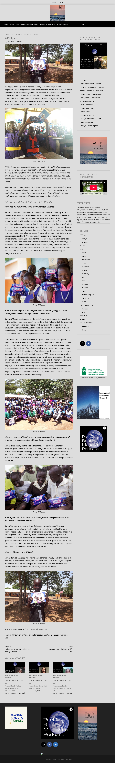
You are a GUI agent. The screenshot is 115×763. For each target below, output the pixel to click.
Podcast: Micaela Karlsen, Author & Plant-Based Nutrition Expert (13, 688)
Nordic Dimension (86, 122)
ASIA (81, 249)
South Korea (86, 260)
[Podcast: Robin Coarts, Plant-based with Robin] (39, 667)
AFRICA (7, 35)
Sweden (85, 288)
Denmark (85, 267)
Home (6, 24)
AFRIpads (8, 167)
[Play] (83, 193)
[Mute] (100, 193)
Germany (85, 274)
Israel (84, 302)
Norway (85, 284)
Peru (84, 330)
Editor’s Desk (85, 112)
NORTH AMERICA (11, 680)
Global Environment (87, 115)
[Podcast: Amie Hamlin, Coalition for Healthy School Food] (63, 667)
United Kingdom (88, 295)
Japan (84, 256)
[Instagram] (82, 343)
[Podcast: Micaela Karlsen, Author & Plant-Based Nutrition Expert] (15, 667)
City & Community (86, 105)
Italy (83, 281)
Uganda (35, 35)
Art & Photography (87, 101)
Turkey (84, 291)
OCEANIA (83, 316)
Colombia (85, 326)
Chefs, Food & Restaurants (90, 98)
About (12, 24)
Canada (85, 309)
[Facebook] (88, 343)
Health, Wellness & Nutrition (20, 35)
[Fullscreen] (104, 193)
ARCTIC (83, 246)
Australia (83, 319)
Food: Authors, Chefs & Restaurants (54, 24)
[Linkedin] (55, 744)
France (84, 270)
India (84, 253)
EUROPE (83, 263)
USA (6, 683)
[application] (93, 187)
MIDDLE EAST (85, 298)
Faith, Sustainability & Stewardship (92, 87)
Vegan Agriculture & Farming (27, 24)
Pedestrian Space (88, 108)
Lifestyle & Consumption (89, 126)
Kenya (84, 239)
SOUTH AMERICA (86, 323)
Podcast (20, 680)
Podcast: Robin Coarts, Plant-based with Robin (38, 687)
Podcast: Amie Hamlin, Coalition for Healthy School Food (62, 688)
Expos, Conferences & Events (91, 119)
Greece (84, 277)
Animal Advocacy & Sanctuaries (91, 91)
